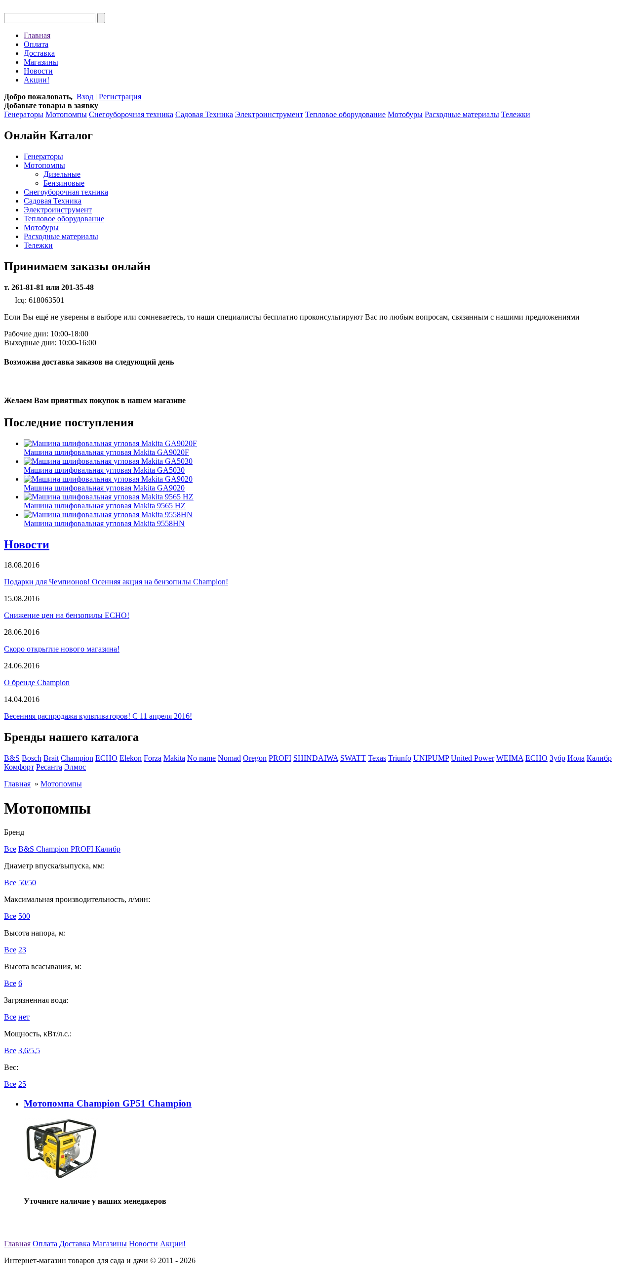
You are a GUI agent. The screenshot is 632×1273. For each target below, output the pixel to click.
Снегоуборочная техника (131, 114)
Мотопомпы (66, 114)
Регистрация (120, 96)
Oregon (255, 758)
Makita (174, 758)
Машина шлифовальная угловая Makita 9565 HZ (105, 505)
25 (22, 1084)
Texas (377, 758)
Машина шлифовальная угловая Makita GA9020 (104, 488)
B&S (12, 758)
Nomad (229, 758)
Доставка (39, 53)
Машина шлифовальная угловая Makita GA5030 (104, 470)
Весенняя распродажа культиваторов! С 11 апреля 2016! (98, 716)
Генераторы (23, 114)
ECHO (106, 758)
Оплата (36, 44)
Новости (38, 71)
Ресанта (49, 767)
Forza (152, 758)
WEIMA (509, 758)
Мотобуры (405, 114)
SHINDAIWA (315, 758)
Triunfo (399, 758)
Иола (576, 758)
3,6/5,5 (29, 1050)
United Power (472, 758)
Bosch (31, 758)
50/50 (27, 882)
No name (201, 758)
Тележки (515, 114)
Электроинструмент (269, 114)
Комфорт (19, 767)
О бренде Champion (37, 682)
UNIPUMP (431, 758)
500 (24, 916)
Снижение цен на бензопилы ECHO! (66, 615)
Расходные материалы (462, 114)
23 (22, 949)
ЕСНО (536, 758)
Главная (37, 35)
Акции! (36, 80)
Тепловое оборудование (345, 114)
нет (24, 1017)
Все (10, 849)
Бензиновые (63, 183)
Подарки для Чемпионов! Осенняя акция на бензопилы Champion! (116, 581)
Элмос (75, 767)
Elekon (130, 758)
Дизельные (61, 174)
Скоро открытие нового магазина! (61, 649)
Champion (77, 758)
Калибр (599, 758)
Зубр (557, 758)
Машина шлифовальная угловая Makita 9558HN (104, 523)
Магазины (41, 62)
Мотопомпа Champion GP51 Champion (108, 1103)
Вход (85, 96)
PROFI (280, 758)
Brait (51, 758)
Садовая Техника (204, 114)
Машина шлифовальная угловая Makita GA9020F (106, 452)
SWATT (353, 758)
